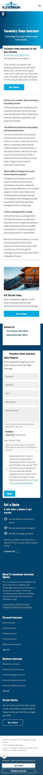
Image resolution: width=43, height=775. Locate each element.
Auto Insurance (9, 622)
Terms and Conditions (25, 483)
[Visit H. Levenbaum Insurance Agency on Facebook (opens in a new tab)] (11, 342)
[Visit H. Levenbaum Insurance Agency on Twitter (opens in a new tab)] (6, 342)
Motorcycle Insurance (12, 644)
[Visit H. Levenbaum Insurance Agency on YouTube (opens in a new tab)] (20, 342)
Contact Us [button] (9, 551)
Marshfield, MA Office (16, 335)
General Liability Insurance (14, 685)
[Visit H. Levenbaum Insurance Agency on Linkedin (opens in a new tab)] (15, 342)
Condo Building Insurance (14, 675)
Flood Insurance (10, 639)
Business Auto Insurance (13, 669)
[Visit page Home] (11, 5)
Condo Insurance (10, 633)
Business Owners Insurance (14, 680)
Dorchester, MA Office (17, 331)
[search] (34, 5)
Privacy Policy (9, 604)
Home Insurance (10, 628)
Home (6, 55)
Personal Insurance (19, 55)
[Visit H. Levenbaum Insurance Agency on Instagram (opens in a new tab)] (25, 342)
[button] (3, 14)
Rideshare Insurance (11, 664)
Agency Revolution (17, 745)
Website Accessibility (23, 607)
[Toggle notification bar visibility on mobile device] (4, 756)
